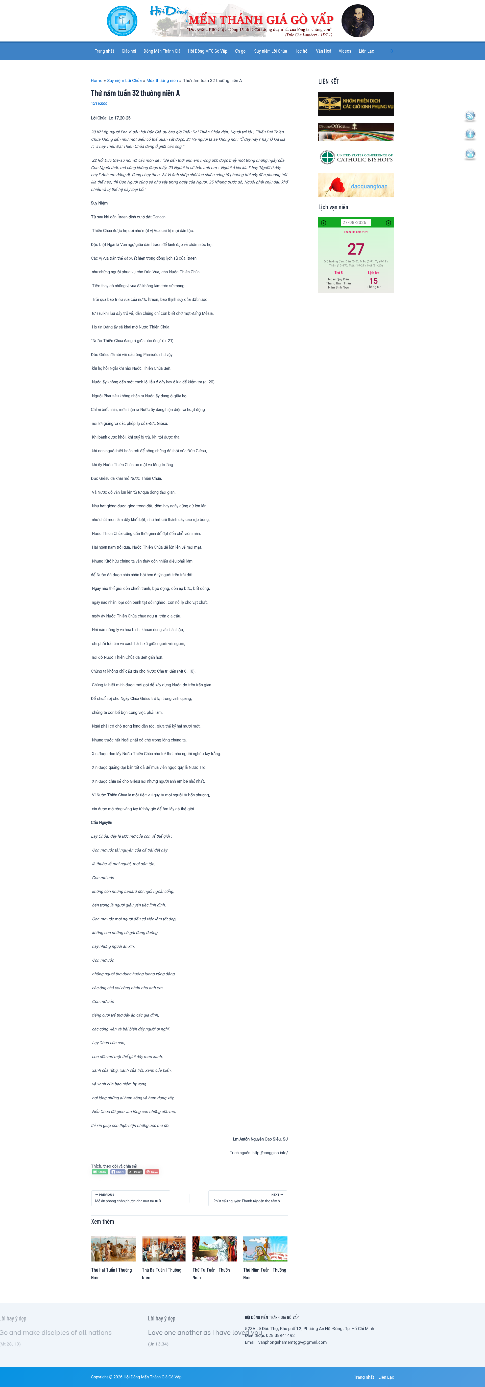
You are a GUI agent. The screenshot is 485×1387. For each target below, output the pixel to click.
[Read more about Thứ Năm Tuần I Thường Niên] (265, 1248)
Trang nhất (364, 1377)
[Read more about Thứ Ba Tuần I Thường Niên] (164, 1248)
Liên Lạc (386, 1377)
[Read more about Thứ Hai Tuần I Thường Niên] (113, 1248)
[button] (392, 51)
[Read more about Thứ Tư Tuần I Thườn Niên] (214, 1248)
